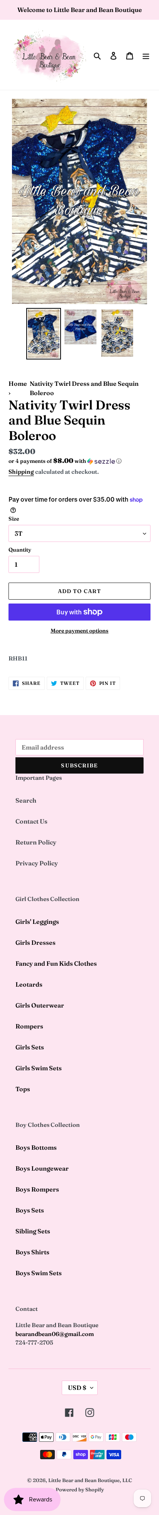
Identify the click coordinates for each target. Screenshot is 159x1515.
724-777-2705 (34, 1342)
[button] (65, 461)
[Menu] (146, 55)
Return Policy (35, 842)
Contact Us (31, 821)
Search (25, 800)
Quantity (19, 549)
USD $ (77, 1387)
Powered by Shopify (80, 1489)
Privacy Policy (36, 863)
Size (13, 518)
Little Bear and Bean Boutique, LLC (90, 1480)
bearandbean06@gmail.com (54, 1334)
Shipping (21, 471)
